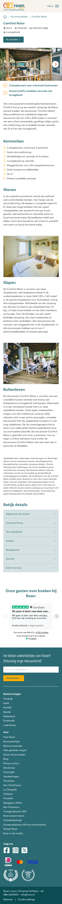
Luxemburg (9, 725)
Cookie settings (26, 899)
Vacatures (8, 780)
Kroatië (7, 707)
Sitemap (8, 899)
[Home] (5, 16)
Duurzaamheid (11, 741)
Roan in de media (13, 833)
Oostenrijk (8, 720)
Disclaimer (9, 767)
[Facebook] (6, 850)
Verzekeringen (11, 776)
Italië (6, 703)
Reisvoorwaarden (12, 745)
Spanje (7, 711)
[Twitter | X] (24, 850)
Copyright (8, 772)
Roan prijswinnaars (13, 815)
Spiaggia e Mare (12, 802)
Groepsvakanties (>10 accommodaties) (24, 824)
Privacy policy (11, 763)
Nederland (9, 716)
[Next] (55, 64)
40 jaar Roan (10, 828)
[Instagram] (15, 850)
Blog (5, 758)
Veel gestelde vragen (14, 750)
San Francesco (11, 807)
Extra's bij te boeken (14, 754)
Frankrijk (8, 698)
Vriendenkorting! (12, 820)
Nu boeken (12, 39)
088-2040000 (10, 894)
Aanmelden (12, 678)
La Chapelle (10, 789)
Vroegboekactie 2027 (15, 811)
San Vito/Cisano (12, 785)
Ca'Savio (8, 793)
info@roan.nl (28, 894)
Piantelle (8, 798)
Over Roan (9, 737)
